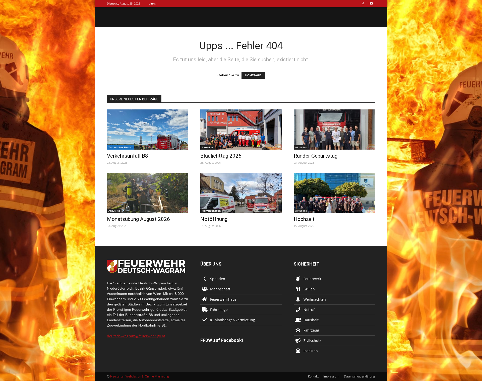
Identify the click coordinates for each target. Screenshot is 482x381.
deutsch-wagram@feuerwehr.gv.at (136, 336)
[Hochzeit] (334, 193)
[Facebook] (363, 3)
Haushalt (311, 320)
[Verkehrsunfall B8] (147, 129)
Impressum (331, 376)
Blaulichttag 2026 (221, 156)
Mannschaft (220, 289)
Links (152, 3)
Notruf (309, 309)
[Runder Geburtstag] (334, 129)
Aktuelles (207, 147)
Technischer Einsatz (120, 147)
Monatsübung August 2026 (138, 219)
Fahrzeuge (219, 309)
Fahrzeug (311, 330)
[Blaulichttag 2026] (241, 129)
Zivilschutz (312, 340)
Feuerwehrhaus (223, 299)
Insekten (311, 350)
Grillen (309, 289)
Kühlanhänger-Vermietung (232, 320)
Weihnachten (315, 299)
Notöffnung (213, 219)
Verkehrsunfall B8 (127, 156)
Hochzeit (304, 219)
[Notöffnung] (241, 193)
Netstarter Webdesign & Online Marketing (139, 376)
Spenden (217, 278)
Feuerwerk (312, 278)
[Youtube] (371, 3)
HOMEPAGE (253, 75)
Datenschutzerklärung (359, 376)
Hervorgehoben (211, 210)
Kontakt (313, 376)
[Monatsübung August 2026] (147, 193)
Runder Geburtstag (315, 156)
